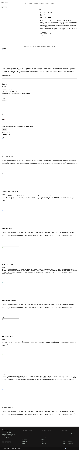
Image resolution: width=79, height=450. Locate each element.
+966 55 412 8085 (66, 437)
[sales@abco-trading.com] (61, 443)
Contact (3, 11)
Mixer (76, 83)
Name (3, 114)
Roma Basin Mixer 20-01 (9, 300)
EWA (41, 15)
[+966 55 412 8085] (61, 437)
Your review (4, 100)
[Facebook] (3, 442)
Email (3, 119)
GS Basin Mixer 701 (7, 265)
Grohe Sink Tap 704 (7, 156)
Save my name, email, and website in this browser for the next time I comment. (18, 126)
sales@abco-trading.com (68, 443)
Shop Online (4, 5)
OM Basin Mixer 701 (7, 407)
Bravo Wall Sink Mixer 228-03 (10, 191)
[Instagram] (6, 442)
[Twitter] (8, 442)
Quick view (3, 171)
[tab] (26, 46)
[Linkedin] (10, 442)
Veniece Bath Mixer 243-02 (9, 372)
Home (41, 12)
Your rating (4, 95)
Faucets (45, 12)
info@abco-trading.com (68, 441)
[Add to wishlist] (3, 167)
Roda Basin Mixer (7, 228)
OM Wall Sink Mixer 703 (8, 337)
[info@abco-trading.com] (61, 441)
